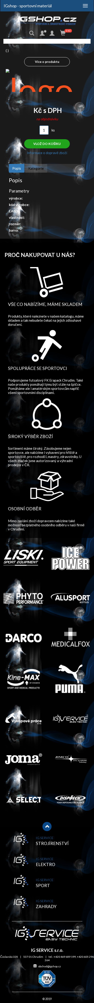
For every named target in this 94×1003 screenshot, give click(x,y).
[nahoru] (47, 826)
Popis (16, 168)
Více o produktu (47, 62)
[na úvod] (47, 20)
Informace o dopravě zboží (47, 153)
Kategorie (36, 168)
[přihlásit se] (52, 33)
